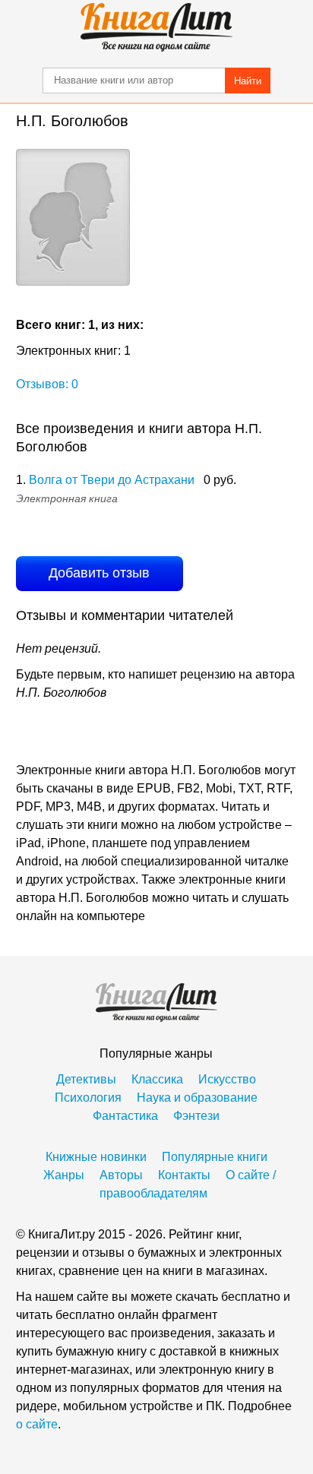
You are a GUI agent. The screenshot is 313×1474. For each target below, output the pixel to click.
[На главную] (156, 27)
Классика (157, 1079)
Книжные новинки (96, 1156)
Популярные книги (214, 1156)
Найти (247, 81)
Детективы (86, 1079)
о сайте (37, 1424)
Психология (88, 1097)
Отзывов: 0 (47, 384)
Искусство (227, 1079)
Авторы (121, 1175)
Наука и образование (197, 1097)
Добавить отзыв (99, 572)
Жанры (63, 1175)
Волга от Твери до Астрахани (111, 479)
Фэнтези (196, 1115)
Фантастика (125, 1115)
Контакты (184, 1175)
